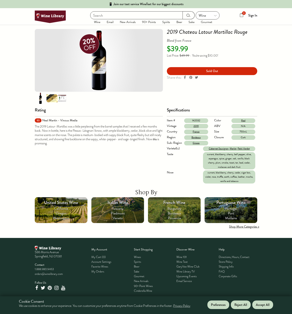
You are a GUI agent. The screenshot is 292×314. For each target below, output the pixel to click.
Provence (174, 218)
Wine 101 (181, 257)
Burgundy (174, 208)
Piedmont (118, 213)
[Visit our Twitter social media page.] (43, 288)
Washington (61, 218)
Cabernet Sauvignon (218, 149)
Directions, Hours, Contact (234, 257)
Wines (137, 257)
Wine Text (182, 262)
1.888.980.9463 (44, 269)
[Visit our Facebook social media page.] (37, 288)
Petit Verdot (244, 149)
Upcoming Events (186, 276)
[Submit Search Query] (189, 15)
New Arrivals (128, 22)
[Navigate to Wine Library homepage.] (50, 17)
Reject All (240, 304)
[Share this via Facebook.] (185, 77)
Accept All (263, 304)
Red (243, 121)
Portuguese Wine (231, 202)
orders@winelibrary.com (49, 274)
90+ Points (149, 22)
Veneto (118, 218)
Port (231, 213)
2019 (196, 126)
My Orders (97, 271)
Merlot (233, 149)
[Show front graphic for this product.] (52, 98)
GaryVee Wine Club (187, 267)
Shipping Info (226, 267)
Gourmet (206, 22)
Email (110, 22)
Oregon (61, 213)
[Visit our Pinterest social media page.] (50, 288)
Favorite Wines (99, 267)
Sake (191, 22)
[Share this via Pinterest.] (190, 77)
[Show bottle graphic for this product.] (40, 98)
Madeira (231, 218)
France (196, 132)
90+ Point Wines (143, 286)
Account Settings (101, 262)
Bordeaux (196, 137)
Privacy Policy (181, 306)
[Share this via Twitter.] (196, 77)
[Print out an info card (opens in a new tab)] (62, 98)
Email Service (184, 281)
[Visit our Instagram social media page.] (57, 288)
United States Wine (61, 202)
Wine (97, 22)
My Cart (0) (98, 257)
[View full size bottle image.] (99, 60)
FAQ (222, 271)
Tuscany (117, 208)
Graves (196, 143)
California (61, 208)
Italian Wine (117, 202)
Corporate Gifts (228, 276)
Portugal (231, 208)
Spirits (166, 22)
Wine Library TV (185, 271)
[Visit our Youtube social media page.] (64, 288)
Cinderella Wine (143, 291)
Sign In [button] (252, 15)
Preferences (218, 304)
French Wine (174, 202)
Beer (179, 22)
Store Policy (226, 262)
